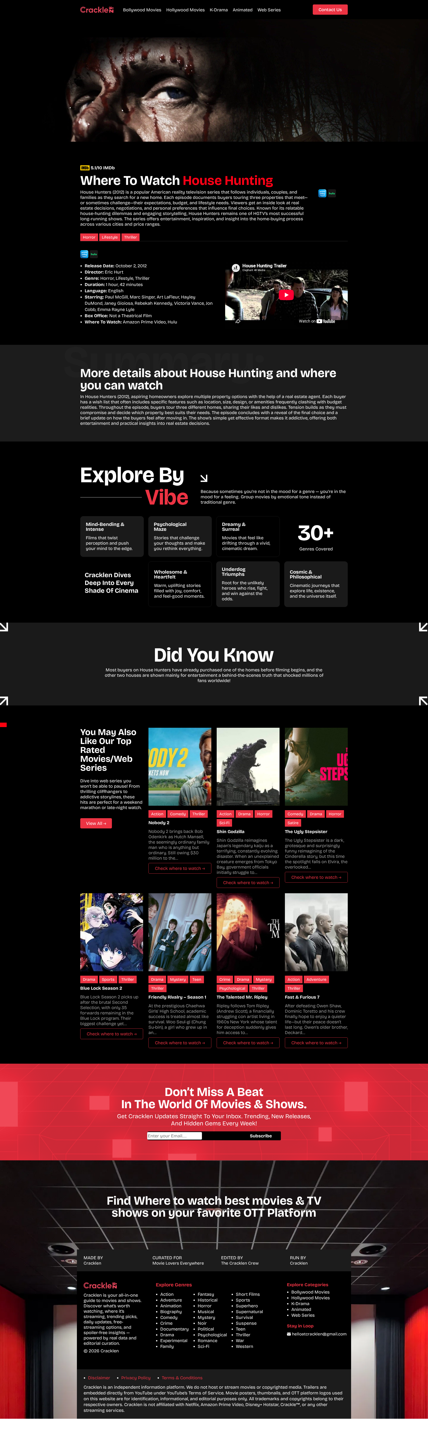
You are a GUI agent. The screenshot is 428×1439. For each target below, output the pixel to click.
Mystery (178, 979)
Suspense (246, 1323)
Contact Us (330, 9)
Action (157, 813)
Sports (108, 979)
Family (167, 1346)
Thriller (130, 237)
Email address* (194, 1136)
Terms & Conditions (182, 1377)
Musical (206, 1311)
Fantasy (206, 1294)
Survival (244, 1317)
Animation (170, 1305)
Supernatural (249, 1311)
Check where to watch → (180, 868)
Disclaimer (99, 1377)
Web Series (269, 9)
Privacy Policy (136, 1377)
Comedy (178, 813)
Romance (207, 1340)
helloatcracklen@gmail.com (319, 1334)
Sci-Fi (224, 822)
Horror (89, 237)
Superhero (247, 1305)
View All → (96, 823)
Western (244, 1346)
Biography (171, 1311)
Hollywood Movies (185, 9)
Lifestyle (110, 237)
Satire (293, 822)
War (240, 1340)
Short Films (248, 1294)
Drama (244, 813)
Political (206, 1329)
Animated (243, 9)
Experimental (173, 1340)
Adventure (316, 979)
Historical (208, 1300)
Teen (196, 979)
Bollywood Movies (142, 9)
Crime (224, 979)
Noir (202, 1323)
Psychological (232, 988)
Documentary (174, 1329)
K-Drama (219, 9)
